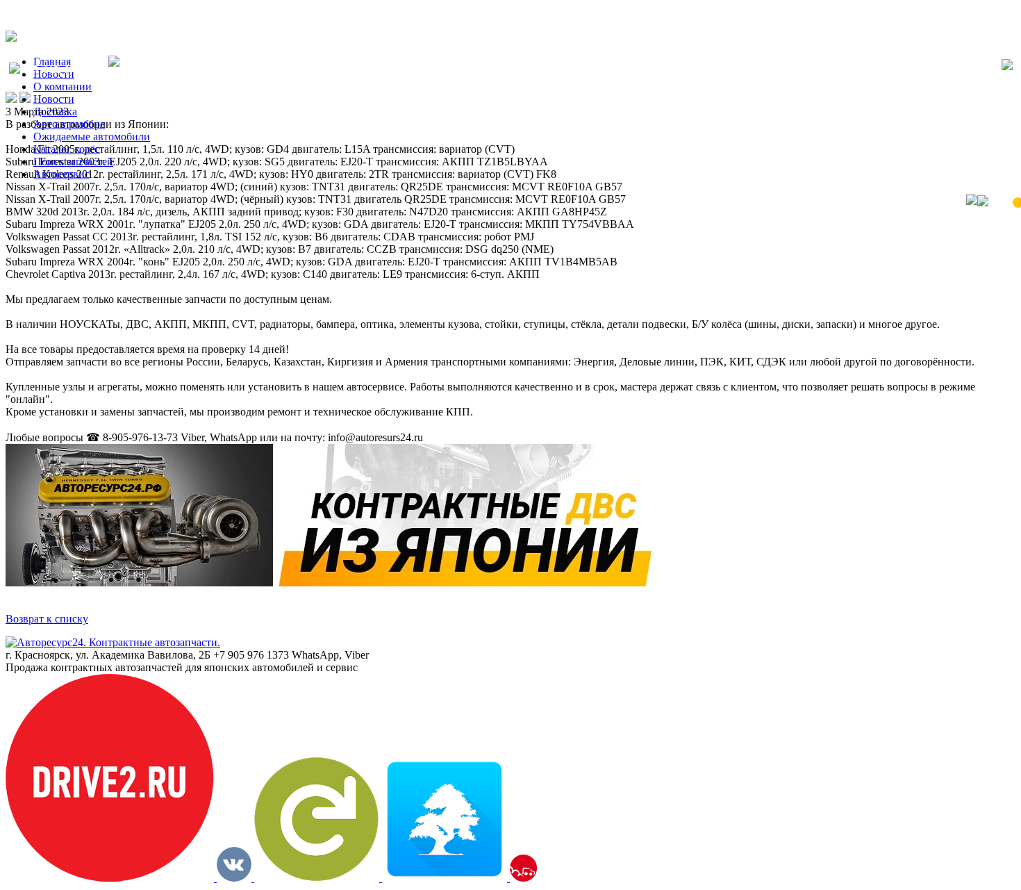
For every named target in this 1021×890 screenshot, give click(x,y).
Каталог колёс (66, 149)
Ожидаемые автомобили (91, 136)
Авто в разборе (69, 124)
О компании (62, 86)
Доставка (55, 111)
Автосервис (61, 174)
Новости (53, 99)
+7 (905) (64, 70)
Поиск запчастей (73, 161)
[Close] (1007, 66)
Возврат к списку (47, 619)
